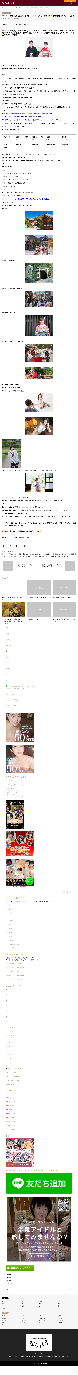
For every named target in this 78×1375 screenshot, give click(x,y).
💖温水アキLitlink (10, 1125)
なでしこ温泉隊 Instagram (13, 1072)
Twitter (36, 1353)
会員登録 (22, 1356)
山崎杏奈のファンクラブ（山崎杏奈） (16, 975)
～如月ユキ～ (9, 936)
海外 (3, 1306)
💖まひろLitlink (10, 1105)
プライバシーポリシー (47, 1356)
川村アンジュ (9, 1058)
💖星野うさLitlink (10, 1098)
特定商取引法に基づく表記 (61, 1356)
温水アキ (8, 1047)
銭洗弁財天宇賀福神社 (16, 556)
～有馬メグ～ (9, 924)
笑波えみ (22, 1322)
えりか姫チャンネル (11, 1027)
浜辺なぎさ (23, 1320)
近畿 (40, 1306)
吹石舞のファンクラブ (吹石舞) (14, 979)
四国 (3, 1303)
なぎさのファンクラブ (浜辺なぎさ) (15, 967)
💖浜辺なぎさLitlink (11, 1102)
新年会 (34, 554)
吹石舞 (59, 1316)
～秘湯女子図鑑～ (10, 940)
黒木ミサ (4, 1325)
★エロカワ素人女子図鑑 (12, 790)
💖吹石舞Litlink (10, 1117)
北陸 (59, 1301)
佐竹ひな (41, 1316)
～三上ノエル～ (10, 920)
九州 (21, 1301)
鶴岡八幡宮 (65, 556)
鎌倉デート (32, 556)
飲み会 (59, 556)
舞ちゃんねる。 (10, 1035)
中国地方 (4, 1301)
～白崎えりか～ (10, 905)
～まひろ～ (9, 916)
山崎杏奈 (8, 1039)
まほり (3, 1316)
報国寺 (21, 554)
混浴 (46, 554)
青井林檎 (8, 1054)
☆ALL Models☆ (10, 780)
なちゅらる (16, 554)
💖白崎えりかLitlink (11, 1094)
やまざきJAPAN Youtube (13, 1080)
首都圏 (3, 1308)
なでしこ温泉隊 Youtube (13, 1076)
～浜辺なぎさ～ (10, 909)
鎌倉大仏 (55, 556)
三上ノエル (23, 1316)
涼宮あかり (9, 1050)
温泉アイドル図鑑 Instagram (14, 1068)
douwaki (10, 551)
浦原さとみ (42, 1320)
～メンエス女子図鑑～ (12, 948)
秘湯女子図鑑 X (11, 1084)
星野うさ (22, 1318)
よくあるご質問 (36, 1356)
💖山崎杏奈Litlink (10, 1109)
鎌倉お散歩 (25, 556)
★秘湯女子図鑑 (10, 788)
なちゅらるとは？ (13, 1356)
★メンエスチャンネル (11, 792)
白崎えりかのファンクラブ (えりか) (15, 964)
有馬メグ (60, 1318)
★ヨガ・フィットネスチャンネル (14, 796)
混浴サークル (58, 554)
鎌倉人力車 (44, 556)
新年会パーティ (41, 554)
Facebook (39, 1353)
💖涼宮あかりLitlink (11, 1121)
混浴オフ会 (51, 554)
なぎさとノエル (10, 1031)
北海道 (40, 1301)
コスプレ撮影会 (8, 554)
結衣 (40, 1322)
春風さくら (42, 1318)
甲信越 (22, 1306)
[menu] (75, 3)
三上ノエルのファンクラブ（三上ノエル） (17, 971)
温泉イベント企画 (6, 12)
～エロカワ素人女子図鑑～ (13, 944)
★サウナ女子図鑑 (10, 794)
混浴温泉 (64, 554)
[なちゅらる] (39, 1349)
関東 (59, 1306)
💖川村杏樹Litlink (10, 1129)
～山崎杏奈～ (9, 928)
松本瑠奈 (4, 1320)
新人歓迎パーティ (27, 554)
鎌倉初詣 (50, 556)
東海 (40, 1303)
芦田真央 (8, 1043)
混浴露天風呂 (70, 554)
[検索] (71, 3)
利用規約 (28, 1356)
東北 (21, 1303)
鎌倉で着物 (38, 556)
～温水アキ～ (9, 913)
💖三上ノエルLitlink (11, 1113)
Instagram (42, 1353)
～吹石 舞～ (9, 932)
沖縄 (59, 1303)
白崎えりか (5, 1322)
